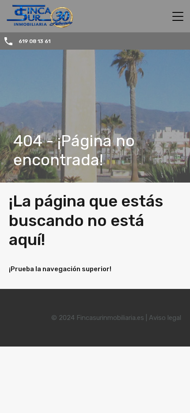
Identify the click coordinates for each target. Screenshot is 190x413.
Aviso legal (165, 318)
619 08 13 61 (34, 41)
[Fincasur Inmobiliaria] (36, 24)
